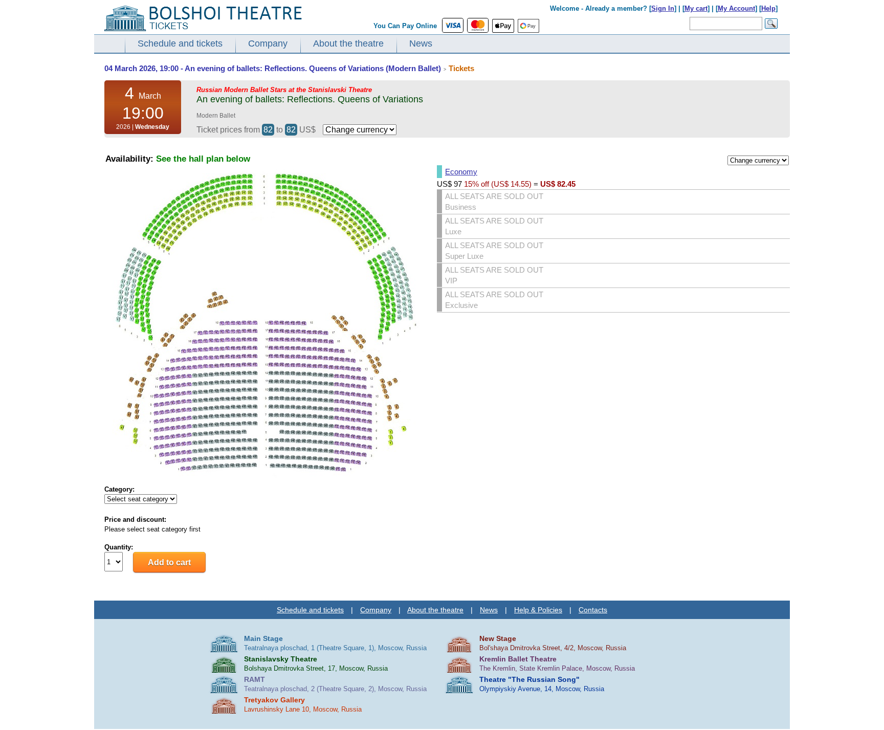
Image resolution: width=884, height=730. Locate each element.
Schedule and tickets (180, 43)
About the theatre (348, 43)
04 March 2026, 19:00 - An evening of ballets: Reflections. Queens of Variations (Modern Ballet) (272, 68)
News (420, 43)
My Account (736, 8)
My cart (696, 8)
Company (268, 43)
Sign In (662, 8)
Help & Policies (538, 610)
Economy (461, 171)
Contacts (593, 610)
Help (768, 8)
